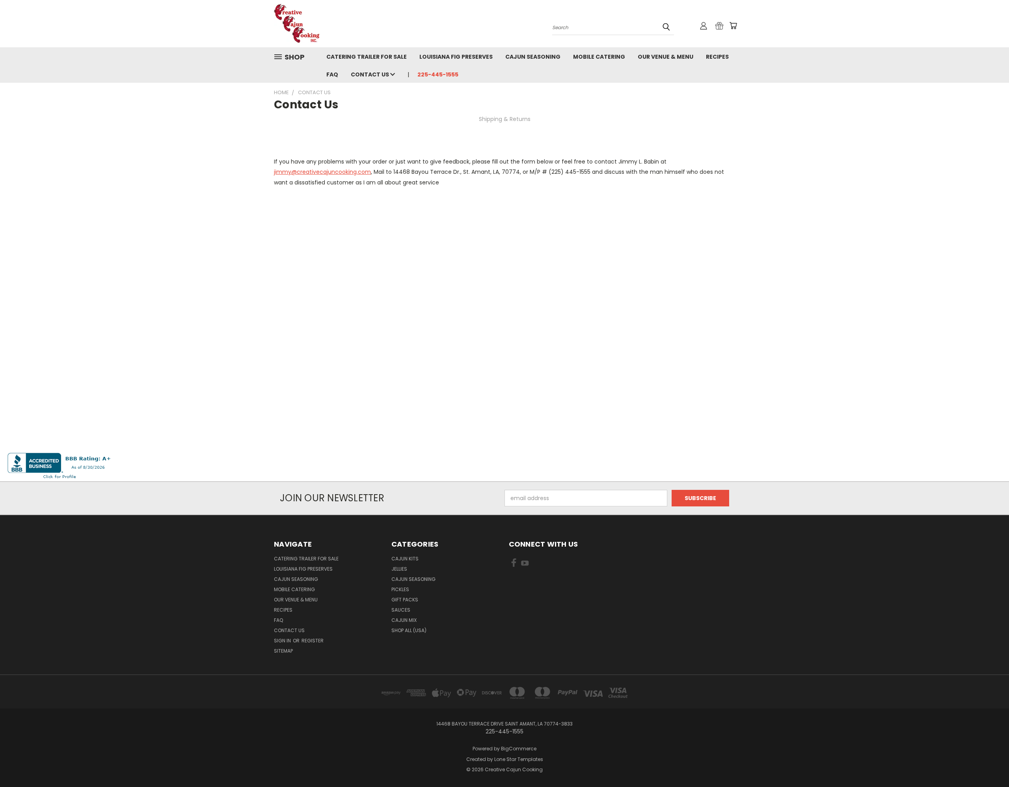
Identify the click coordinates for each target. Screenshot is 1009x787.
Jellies (399, 569)
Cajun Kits (405, 558)
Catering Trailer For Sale (366, 57)
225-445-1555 (437, 74)
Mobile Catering (599, 57)
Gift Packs (404, 599)
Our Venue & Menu (665, 57)
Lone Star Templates (518, 759)
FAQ (332, 74)
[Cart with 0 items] (733, 26)
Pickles (400, 589)
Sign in (283, 640)
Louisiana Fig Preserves (456, 57)
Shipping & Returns (505, 119)
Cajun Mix (404, 620)
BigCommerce (518, 748)
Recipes (717, 57)
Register (313, 640)
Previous (988, 762)
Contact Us (370, 74)
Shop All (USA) (408, 630)
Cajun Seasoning (532, 57)
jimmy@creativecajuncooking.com (322, 172)
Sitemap (283, 650)
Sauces (400, 610)
